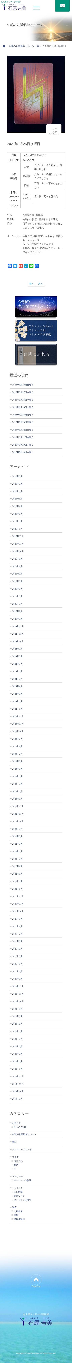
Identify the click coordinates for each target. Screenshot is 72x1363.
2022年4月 (17, 866)
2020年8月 (17, 1016)
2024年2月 (17, 701)
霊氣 (16, 1215)
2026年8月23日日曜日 (22, 422)
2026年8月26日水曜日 (22, 400)
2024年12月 (18, 626)
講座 (14, 1207)
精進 (16, 1165)
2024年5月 (17, 679)
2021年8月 (17, 926)
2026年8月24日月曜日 (22, 415)
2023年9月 (17, 739)
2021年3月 (17, 964)
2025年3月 (17, 604)
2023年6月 (17, 761)
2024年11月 (18, 634)
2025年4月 (17, 596)
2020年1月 (17, 1069)
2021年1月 (17, 979)
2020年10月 (18, 1001)
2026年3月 (17, 514)
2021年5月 (17, 949)
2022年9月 (17, 829)
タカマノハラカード (22, 1149)
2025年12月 (18, 536)
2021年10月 (18, 911)
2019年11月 (18, 1084)
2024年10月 (18, 641)
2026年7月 (17, 484)
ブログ (15, 1157)
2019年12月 (18, 1076)
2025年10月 (18, 551)
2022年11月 (18, 814)
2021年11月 (18, 904)
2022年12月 (18, 806)
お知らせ (16, 1123)
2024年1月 (17, 709)
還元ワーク (19, 1196)
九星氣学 (18, 1211)
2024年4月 (17, 686)
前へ (31, 283)
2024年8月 (17, 656)
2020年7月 (17, 1024)
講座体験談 (19, 1219)
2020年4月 (17, 1046)
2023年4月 (17, 776)
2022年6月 (17, 851)
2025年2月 (17, 611)
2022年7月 (17, 844)
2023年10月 (18, 731)
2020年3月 (17, 1054)
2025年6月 (17, 581)
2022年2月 (17, 881)
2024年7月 (17, 664)
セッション (17, 1188)
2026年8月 (17, 476)
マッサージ (17, 1176)
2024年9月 (17, 649)
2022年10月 (18, 821)
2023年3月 (17, 784)
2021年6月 (17, 941)
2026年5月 (17, 499)
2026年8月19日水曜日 (22, 452)
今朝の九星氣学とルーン (24, 1134)
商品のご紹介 (20, 1127)
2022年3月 (17, 874)
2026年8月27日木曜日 (22, 392)
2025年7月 (17, 574)
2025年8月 (17, 566)
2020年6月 (17, 1031)
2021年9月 (17, 919)
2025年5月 (17, 589)
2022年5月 (17, 859)
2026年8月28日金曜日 (22, 385)
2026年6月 (17, 491)
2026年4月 (17, 506)
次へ (40, 283)
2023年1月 (17, 799)
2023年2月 (17, 791)
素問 (14, 1142)
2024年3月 (17, 694)
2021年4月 (17, 956)
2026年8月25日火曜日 (22, 407)
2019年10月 (18, 1091)
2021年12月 (18, 896)
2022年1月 (17, 889)
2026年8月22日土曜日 (22, 430)
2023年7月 (17, 754)
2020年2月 (17, 1061)
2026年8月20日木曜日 (22, 445)
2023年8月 (17, 746)
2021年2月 (17, 971)
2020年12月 (18, 986)
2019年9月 (17, 1099)
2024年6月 (17, 671)
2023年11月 (18, 724)
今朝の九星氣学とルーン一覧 (24, 46)
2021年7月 (17, 934)
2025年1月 (17, 619)
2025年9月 (17, 559)
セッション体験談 (22, 1200)
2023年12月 (18, 716)
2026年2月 (17, 521)
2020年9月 (17, 1009)
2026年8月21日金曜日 (22, 437)
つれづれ (18, 1161)
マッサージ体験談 (22, 1180)
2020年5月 (17, 1039)
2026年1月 (17, 529)
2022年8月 (17, 836)
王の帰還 (18, 1192)
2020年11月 (18, 994)
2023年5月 (17, 769)
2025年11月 (18, 544)
